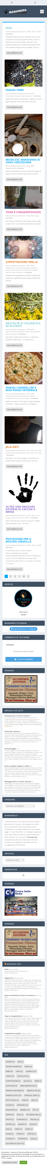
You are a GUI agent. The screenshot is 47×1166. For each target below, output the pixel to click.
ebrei (38, 1081)
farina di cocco (13, 1095)
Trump (20, 1134)
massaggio (11, 1110)
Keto (34, 1100)
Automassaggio (10, 749)
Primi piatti (21, 398)
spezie (28, 1129)
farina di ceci (33, 1091)
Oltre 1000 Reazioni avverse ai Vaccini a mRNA (20, 509)
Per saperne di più (14, 53)
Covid (37, 515)
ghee (25, 1100)
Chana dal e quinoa (12, 731)
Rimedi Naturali (35, 332)
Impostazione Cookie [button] (10, 1162)
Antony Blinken (13, 1066)
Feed (9, 28)
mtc (35, 1110)
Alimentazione (10, 96)
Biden (9, 1071)
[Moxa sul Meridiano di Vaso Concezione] (24, 135)
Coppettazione (10, 268)
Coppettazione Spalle (22, 262)
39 (24, 576)
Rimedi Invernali (10, 453)
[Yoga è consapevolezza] (24, 197)
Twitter (31, 1134)
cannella (31, 1071)
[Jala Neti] (24, 430)
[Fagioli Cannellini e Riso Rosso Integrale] (24, 368)
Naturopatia (17, 332)
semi (9, 1129)
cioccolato (23, 1076)
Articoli (38, 32)
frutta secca (12, 1100)
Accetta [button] (23, 1162)
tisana (9, 1134)
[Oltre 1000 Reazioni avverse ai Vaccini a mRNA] (24, 488)
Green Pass (15, 518)
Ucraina (10, 1139)
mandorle (22, 1105)
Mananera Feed (14, 964)
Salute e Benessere (26, 96)
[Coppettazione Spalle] (24, 247)
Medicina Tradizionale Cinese (15, 270)
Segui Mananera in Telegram (24, 629)
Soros (18, 1129)
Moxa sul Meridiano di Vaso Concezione (23, 161)
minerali (25, 1110)
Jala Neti (12, 447)
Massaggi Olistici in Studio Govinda (18, 782)
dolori (28, 1081)
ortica (10, 1119)
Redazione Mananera (18, 32)
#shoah (10, 1062)
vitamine (22, 1139)
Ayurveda (38, 450)
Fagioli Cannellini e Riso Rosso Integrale (21, 389)
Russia (33, 1124)
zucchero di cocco (15, 1143)
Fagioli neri (15, 90)
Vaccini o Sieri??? (24, 518)
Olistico (30, 270)
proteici (10, 1124)
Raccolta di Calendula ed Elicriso (23, 324)
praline (34, 1119)
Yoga (36, 216)
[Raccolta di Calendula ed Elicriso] (24, 306)
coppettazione (13, 1081)
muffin (10, 1115)
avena (28, 1066)
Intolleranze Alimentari (22, 396)
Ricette (28, 398)
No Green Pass (33, 1115)
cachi (19, 1071)
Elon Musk (11, 1086)
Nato (20, 1115)
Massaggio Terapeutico (30, 268)
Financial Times (31, 1095)
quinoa (22, 1124)
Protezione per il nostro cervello (19, 540)
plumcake (22, 1119)
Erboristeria (9, 332)
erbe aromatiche (28, 1086)
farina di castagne (15, 1091)
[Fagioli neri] (24, 73)
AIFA (20, 1062)
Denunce (8, 518)
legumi (10, 1105)
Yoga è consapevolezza (23, 212)
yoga (33, 1139)
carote (10, 1076)
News (26, 270)
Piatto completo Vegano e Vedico (17, 766)
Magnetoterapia (11, 168)
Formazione (18, 268)
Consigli (17, 96)
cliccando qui (32, 837)
